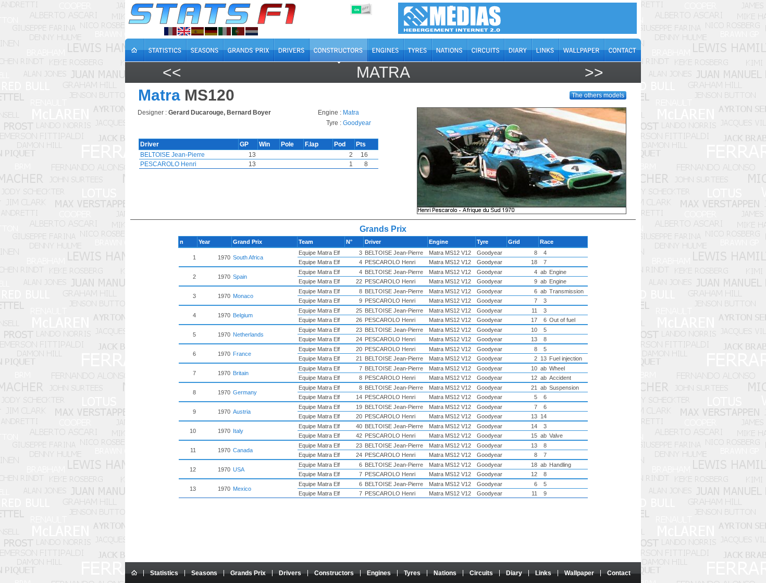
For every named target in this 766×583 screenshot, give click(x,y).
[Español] (197, 31)
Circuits (481, 573)
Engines (379, 573)
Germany (245, 392)
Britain (241, 373)
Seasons (204, 573)
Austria (242, 411)
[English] (184, 31)
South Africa (248, 257)
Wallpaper (579, 573)
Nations (445, 573)
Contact (619, 573)
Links (543, 573)
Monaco (243, 296)
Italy (238, 431)
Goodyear (357, 123)
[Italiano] (224, 31)
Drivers (290, 573)
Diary (514, 573)
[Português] (238, 31)
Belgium (243, 315)
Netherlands (248, 334)
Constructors (334, 573)
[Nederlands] (251, 31)
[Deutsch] (211, 31)
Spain (240, 277)
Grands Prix (248, 573)
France (242, 354)
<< (172, 72)
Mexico (242, 489)
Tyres (412, 573)
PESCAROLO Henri (168, 164)
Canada (243, 450)
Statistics (164, 573)
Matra (383, 72)
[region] (525, 160)
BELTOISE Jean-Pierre (172, 154)
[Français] (170, 31)
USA (238, 469)
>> (594, 72)
